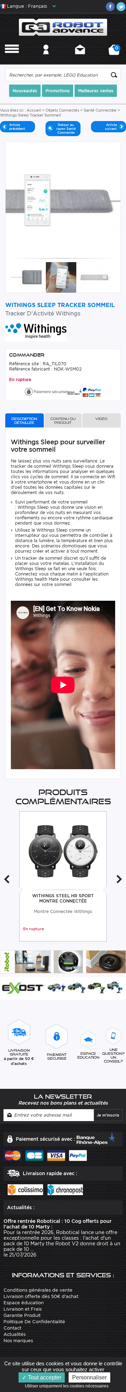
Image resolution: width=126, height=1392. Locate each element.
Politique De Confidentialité (34, 1321)
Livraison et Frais (23, 1309)
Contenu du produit (63, 421)
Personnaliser (89, 1377)
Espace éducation (24, 1302)
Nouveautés (25, 90)
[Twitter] (120, 6)
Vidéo (101, 419)
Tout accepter (44, 1377)
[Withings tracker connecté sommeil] (61, 277)
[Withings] (35, 330)
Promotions (58, 90)
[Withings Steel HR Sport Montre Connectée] (63, 850)
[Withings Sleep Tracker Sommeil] (95, 277)
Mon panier (115, 52)
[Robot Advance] (63, 26)
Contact (12, 1328)
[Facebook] (110, 6)
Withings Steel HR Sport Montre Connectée (63, 898)
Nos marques (18, 1340)
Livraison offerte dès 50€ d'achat (41, 1296)
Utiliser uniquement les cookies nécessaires (68, 1386)
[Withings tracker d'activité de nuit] (26, 277)
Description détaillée (24, 421)
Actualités (15, 1334)
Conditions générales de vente (38, 1290)
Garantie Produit (22, 1315)
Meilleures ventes (95, 90)
